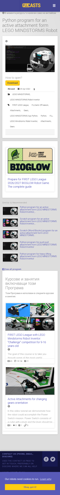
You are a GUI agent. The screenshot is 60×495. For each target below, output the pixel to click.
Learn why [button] (45, 479)
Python (43, 116)
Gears (26, 110)
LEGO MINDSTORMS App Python (24, 116)
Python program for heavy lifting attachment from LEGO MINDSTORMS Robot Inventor (38, 256)
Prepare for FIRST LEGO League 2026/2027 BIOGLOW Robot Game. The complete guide (29, 183)
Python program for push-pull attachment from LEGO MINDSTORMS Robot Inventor (38, 244)
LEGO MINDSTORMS (21, 94)
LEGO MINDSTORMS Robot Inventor (25, 100)
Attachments (15, 110)
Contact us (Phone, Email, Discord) (17, 455)
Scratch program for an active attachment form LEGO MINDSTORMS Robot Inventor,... (38, 221)
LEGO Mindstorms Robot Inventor (23, 121)
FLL (51, 116)
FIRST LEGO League (20, 105)
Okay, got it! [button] (30, 487)
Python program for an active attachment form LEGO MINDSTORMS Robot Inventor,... (38, 209)
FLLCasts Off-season (40, 105)
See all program (12, 269)
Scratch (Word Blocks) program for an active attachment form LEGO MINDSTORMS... (39, 233)
